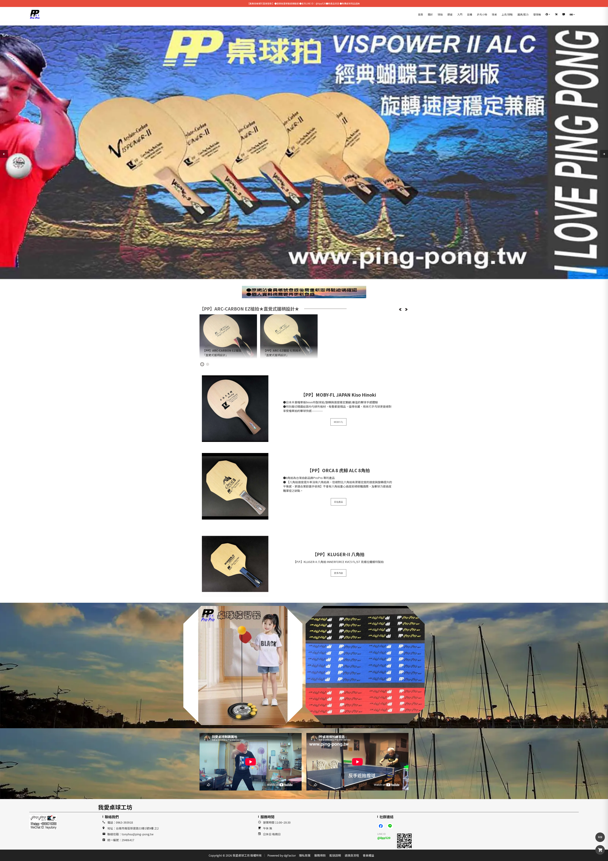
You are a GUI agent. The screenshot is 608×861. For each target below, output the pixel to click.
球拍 (440, 14)
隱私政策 (304, 855)
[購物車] (556, 14)
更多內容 (338, 573)
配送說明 (335, 855)
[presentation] (4, 154)
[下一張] (406, 309)
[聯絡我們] (564, 14)
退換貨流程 (352, 855)
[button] (548, 14)
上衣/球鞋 (507, 14)
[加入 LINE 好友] (404, 841)
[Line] (390, 826)
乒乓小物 (482, 14)
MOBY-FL (338, 422)
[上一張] (400, 309)
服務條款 (320, 855)
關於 (430, 14)
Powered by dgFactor (281, 855)
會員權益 (368, 855)
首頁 (420, 14)
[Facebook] (380, 826)
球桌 (494, 14)
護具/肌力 (523, 14)
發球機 (537, 14)
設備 (469, 14)
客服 (600, 837)
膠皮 (450, 14)
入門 (459, 14)
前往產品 (338, 501)
